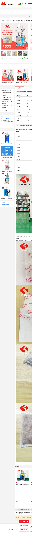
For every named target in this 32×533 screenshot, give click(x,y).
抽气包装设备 (19, 514)
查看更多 (7, 110)
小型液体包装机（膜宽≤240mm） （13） (10, 94)
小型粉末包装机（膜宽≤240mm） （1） (10, 92)
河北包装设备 (27, 512)
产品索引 (3, 203)
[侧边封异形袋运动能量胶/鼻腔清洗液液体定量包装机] (7, 192)
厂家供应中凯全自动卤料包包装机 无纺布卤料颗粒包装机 (12, 82)
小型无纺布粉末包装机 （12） (8, 99)
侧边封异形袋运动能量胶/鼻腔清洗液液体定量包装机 (11, 198)
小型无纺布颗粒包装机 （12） (8, 97)
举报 (11, 58)
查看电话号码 (6, 118)
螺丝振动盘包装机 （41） (7, 90)
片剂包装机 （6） (5, 103)
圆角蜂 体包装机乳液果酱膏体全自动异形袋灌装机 (11, 144)
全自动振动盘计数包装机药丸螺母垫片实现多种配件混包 (12, 157)
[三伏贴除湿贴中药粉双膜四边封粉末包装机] (7, 178)
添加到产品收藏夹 (5, 204)
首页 (27, 17)
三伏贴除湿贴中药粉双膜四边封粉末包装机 (9, 185)
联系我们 (17, 530)
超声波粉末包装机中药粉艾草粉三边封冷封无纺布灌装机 (12, 171)
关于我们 (11, 530)
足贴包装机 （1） (5, 107)
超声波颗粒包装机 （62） (7, 105)
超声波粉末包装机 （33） (7, 101)
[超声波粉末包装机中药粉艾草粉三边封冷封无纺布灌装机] (7, 164)
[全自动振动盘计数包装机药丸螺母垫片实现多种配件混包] (7, 151)
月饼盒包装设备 (19, 512)
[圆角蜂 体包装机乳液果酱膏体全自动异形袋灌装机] (7, 137)
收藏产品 (5, 58)
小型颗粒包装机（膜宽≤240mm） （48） (10, 96)
